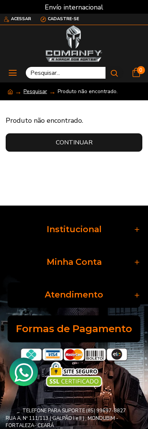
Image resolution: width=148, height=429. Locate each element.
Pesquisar (35, 91)
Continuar (74, 142)
